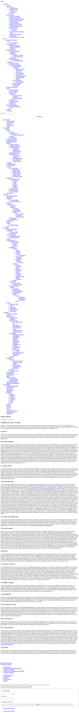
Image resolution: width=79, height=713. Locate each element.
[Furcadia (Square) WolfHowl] (6, 664)
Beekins (9, 143)
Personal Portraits (11, 377)
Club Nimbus (7, 676)
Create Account (13, 8)
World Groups (16, 169)
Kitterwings (13, 398)
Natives (15, 248)
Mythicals (15, 263)
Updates (15, 212)
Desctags (9, 406)
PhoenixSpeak (16, 347)
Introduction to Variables (16, 345)
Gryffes (18, 265)
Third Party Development (13, 383)
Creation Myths (17, 283)
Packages (9, 391)
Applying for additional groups (17, 150)
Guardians (12, 99)
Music (8, 376)
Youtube (15, 186)
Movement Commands (19, 71)
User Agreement (14, 91)
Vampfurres (19, 258)
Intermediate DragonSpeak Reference (16, 337)
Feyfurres (18, 261)
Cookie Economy (14, 225)
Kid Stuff (12, 102)
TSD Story (12, 306)
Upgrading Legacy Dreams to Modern (17, 331)
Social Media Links (14, 179)
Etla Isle (6, 678)
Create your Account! (9, 711)
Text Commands (20, 73)
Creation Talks (10, 374)
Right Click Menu (14, 63)
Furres (17, 250)
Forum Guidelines (14, 101)
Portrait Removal (14, 380)
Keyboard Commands (15, 65)
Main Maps (9, 197)
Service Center (10, 15)
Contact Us (9, 110)
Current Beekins (17, 161)
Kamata (5, 680)
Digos (8, 222)
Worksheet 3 (22, 300)
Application (16, 148)
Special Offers (10, 387)
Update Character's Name (16, 26)
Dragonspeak (13, 333)
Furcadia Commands (9, 672)
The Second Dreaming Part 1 (20, 216)
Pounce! (9, 202)
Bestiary (15, 280)
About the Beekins (14, 144)
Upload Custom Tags (15, 23)
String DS (15, 348)
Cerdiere (21, 262)
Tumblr (15, 183)
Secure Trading (13, 29)
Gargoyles (18, 279)
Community (6, 128)
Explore (6, 194)
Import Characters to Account (17, 37)
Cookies (9, 223)
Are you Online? (14, 191)
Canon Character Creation (14, 286)
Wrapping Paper (11, 412)
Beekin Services (14, 154)
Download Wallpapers (12, 381)
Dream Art (9, 358)
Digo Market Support (12, 105)
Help (5, 38)
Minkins (18, 277)
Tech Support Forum (18, 60)
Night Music (22, 255)
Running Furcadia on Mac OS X (15, 47)
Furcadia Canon (11, 240)
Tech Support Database (15, 34)
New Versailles (7, 679)
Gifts (8, 226)
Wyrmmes (18, 252)
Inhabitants (12, 247)
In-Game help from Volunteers (14, 51)
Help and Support (11, 49)
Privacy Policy (13, 92)
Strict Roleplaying (14, 237)
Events (8, 130)
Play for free (39, 116)
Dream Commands (17, 83)
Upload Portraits (14, 22)
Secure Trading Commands (16, 85)
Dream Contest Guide (18, 134)
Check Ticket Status (18, 56)
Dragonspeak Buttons (18, 352)
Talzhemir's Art (10, 373)
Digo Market (7, 384)
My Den (6, 4)
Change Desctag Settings (16, 24)
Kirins (17, 268)
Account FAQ (13, 12)
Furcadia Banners (14, 190)
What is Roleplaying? (12, 229)
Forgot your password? (9, 708)
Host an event (13, 137)
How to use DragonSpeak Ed (17, 325)
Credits (8, 109)
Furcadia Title (7, 667)
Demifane (18, 259)
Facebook (15, 180)
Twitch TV (15, 187)
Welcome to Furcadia (12, 40)
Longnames (16, 288)
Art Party (12, 369)
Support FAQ (13, 58)
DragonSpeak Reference (16, 354)
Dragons (12, 394)
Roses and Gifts (20, 81)
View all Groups (14, 168)
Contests (12, 136)
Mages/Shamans (17, 290)
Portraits (9, 405)
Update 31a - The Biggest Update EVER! (14, 671)
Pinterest (15, 184)
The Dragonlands (14, 241)
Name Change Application (16, 156)
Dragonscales (10, 220)
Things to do (10, 204)
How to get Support (15, 16)
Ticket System (13, 53)
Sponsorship (10, 193)
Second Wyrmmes (17, 284)
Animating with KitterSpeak (17, 367)
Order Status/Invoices (15, 106)
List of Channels (14, 200)
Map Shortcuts (19, 74)
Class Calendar (16, 159)
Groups (8, 166)
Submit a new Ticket (18, 55)
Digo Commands (17, 80)
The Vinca (15, 208)
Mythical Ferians (20, 276)
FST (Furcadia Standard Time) (16, 210)
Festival (12, 132)
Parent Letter (13, 103)
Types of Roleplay (11, 234)
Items (14, 30)
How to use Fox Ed (18, 361)
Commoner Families (18, 291)
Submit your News (11, 140)
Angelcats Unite (20, 214)
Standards (12, 94)
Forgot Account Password (14, 10)
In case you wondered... (13, 206)
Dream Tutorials (14, 320)
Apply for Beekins (14, 147)
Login (8, 5)
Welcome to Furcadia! (12, 196)
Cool (17, 301)
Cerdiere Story (13, 233)
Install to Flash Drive (15, 45)
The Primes (12, 282)
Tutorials (12, 359)
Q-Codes (9, 162)
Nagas (11, 402)
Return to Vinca (14, 27)
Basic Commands (20, 69)
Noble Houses (16, 293)
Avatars (8, 404)
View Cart (9, 409)
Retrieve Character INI (15, 17)
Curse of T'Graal (14, 232)
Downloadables (14, 219)
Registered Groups (17, 176)
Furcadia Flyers (13, 189)
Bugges (18, 251)
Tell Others (9, 177)
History (15, 244)
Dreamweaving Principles (13, 318)
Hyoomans (18, 266)
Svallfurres (18, 273)
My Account (10, 6)
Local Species (16, 365)
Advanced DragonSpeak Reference (16, 341)
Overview (15, 243)
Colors (17, 351)
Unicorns (18, 275)
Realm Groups (16, 171)
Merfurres (18, 269)
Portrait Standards (17, 98)
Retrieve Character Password (17, 19)
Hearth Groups (16, 175)
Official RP (9, 230)
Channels (9, 198)
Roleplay (6, 227)
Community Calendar (12, 139)
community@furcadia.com (7, 644)
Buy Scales (9, 388)
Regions (12, 356)
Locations (15, 245)
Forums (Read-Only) (15, 59)
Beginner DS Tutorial (18, 334)
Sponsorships (10, 390)
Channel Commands (21, 76)
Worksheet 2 (22, 298)
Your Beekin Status (17, 158)
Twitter (14, 182)
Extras (14, 294)
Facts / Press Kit (14, 42)
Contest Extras (13, 133)
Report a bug (13, 35)
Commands (9, 62)
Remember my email (7, 702)
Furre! (17, 295)
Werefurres (18, 257)
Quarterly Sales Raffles (12, 386)
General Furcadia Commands (17, 67)
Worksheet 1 (22, 297)
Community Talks (11, 164)
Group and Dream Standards (17, 96)
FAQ (8, 41)
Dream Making (10, 316)
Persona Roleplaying (15, 236)
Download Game (11, 44)
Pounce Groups (17, 173)
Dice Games (13, 218)
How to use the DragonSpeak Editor (12, 668)
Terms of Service (14, 90)
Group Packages (11, 165)
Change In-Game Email (15, 20)
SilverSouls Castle (8, 675)
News (8, 129)
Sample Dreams (11, 372)
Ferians (18, 254)
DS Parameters (16, 349)
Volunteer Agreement (15, 146)
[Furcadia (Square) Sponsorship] (6, 663)
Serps (17, 272)
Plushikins (9, 413)
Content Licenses (14, 370)
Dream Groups (16, 172)
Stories (8, 302)
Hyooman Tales (14, 309)
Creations (6, 312)
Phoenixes (18, 270)
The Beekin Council (15, 153)
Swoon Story (13, 311)
